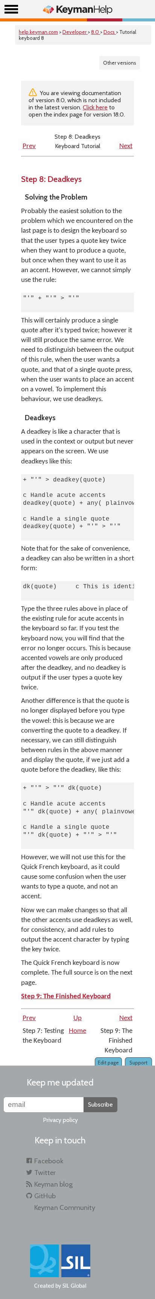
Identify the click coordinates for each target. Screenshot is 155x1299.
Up (77, 1018)
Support (138, 1063)
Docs (109, 32)
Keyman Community (64, 1207)
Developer (75, 32)
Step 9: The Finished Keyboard (66, 996)
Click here (95, 107)
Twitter (45, 1172)
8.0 (95, 32)
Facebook (48, 1161)
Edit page (108, 1063)
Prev (29, 146)
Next (125, 146)
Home (77, 1031)
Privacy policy (60, 1119)
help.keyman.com (38, 32)
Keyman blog (53, 1184)
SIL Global (74, 1286)
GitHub (45, 1196)
